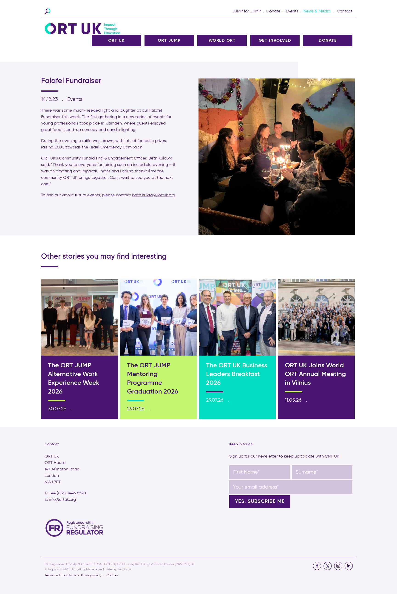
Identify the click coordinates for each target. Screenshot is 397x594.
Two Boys (124, 569)
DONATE (328, 40)
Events (292, 11)
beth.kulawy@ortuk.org (153, 195)
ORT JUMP (169, 40)
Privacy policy (91, 575)
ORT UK (116, 40)
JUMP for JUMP (246, 11)
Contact (344, 11)
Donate (273, 11)
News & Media (316, 11)
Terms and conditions (60, 575)
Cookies (112, 575)
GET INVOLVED (275, 40)
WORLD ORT (222, 40)
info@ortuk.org (62, 500)
